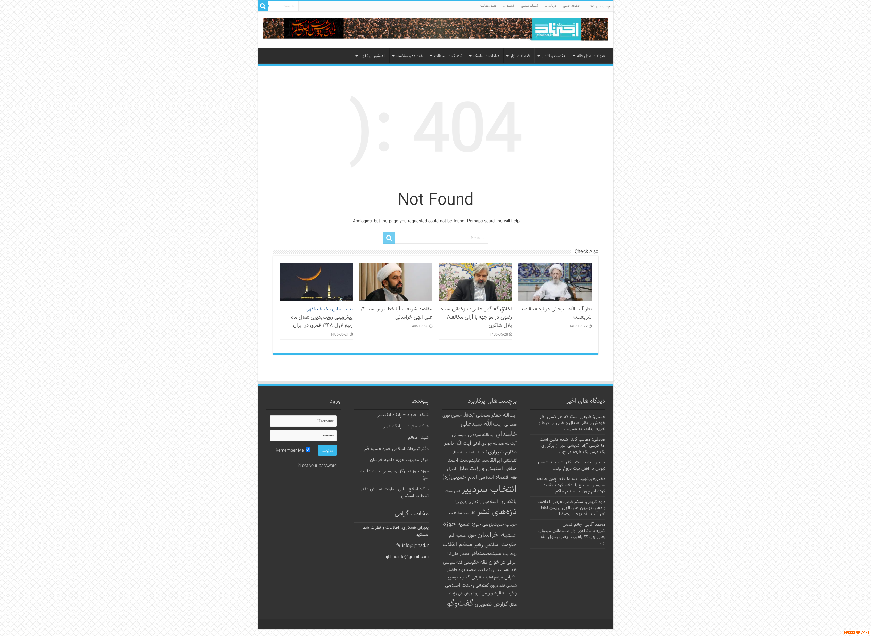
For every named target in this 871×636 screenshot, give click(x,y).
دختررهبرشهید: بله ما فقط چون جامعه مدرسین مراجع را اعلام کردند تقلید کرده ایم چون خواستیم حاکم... (571, 485)
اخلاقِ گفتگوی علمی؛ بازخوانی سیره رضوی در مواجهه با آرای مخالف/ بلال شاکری (476, 317)
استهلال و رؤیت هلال (480, 468)
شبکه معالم (418, 437)
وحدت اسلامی (459, 585)
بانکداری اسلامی (500, 502)
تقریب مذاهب (462, 513)
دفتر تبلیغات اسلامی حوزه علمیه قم (396, 448)
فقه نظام (510, 570)
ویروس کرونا (483, 593)
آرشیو (510, 6)
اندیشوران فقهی (372, 56)
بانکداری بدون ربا (468, 502)
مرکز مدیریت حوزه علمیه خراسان (399, 460)
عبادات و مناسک (486, 56)
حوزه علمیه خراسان (480, 529)
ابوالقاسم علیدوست (480, 460)
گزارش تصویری (491, 604)
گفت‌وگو (460, 603)
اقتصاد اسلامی (494, 477)
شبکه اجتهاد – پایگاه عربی (405, 426)
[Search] (263, 6)
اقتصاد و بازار (520, 56)
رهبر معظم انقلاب (463, 544)
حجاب (511, 524)
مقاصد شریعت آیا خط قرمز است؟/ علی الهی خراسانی (396, 313)
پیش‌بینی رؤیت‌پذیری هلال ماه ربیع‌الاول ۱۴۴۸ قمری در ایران (322, 317)
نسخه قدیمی (529, 6)
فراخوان (497, 562)
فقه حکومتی (475, 562)
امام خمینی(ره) (459, 477)
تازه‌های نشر (497, 512)
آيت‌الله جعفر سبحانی (496, 415)
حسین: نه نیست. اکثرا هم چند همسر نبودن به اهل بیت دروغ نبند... (571, 465)
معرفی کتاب (472, 577)
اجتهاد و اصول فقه (592, 56)
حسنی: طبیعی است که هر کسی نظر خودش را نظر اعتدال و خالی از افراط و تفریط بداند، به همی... (572, 423)
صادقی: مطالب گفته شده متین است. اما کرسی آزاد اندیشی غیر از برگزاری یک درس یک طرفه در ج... (571, 445)
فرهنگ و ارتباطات (448, 56)
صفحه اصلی (571, 6)
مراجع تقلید (494, 577)
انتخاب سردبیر (489, 490)
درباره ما (550, 6)
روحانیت (510, 554)
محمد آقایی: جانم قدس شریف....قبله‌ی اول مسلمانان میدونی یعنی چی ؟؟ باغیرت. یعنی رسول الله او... (571, 534)
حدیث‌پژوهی (493, 524)
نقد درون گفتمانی (490, 585)
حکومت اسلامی (500, 545)
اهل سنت (452, 491)
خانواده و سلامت (409, 56)
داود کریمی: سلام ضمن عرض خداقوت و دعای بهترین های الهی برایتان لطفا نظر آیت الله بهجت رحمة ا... (571, 508)
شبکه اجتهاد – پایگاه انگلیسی (402, 415)
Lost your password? (317, 465)
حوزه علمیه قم (462, 535)
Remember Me (291, 450)
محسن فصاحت (490, 570)
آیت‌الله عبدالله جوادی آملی (495, 444)
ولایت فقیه (505, 593)
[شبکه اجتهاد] (435, 30)
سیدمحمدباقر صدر (480, 553)
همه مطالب (488, 6)
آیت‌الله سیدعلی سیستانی (473, 434)
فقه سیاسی (452, 562)
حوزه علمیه (469, 524)
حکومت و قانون (554, 56)
